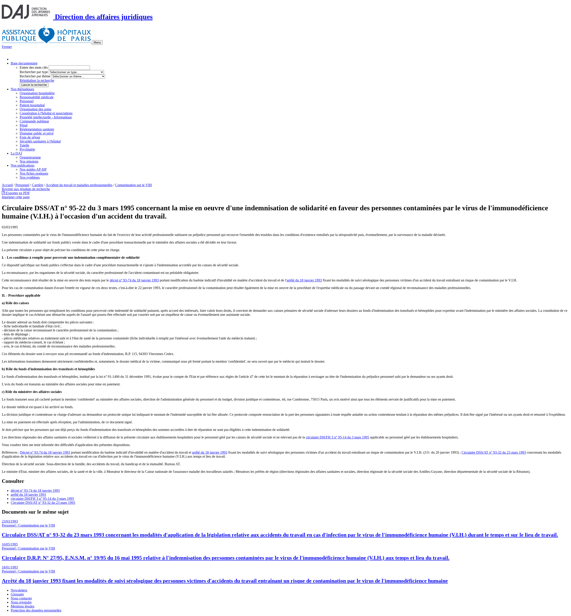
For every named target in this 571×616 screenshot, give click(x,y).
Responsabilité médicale (37, 97)
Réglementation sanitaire (37, 129)
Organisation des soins (35, 109)
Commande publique (34, 121)
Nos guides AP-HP (33, 169)
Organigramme (30, 157)
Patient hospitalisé (32, 105)
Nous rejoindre (21, 602)
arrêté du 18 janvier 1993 (304, 280)
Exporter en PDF (17, 193)
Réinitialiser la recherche (37, 80)
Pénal (23, 125)
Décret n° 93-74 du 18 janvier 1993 (45, 452)
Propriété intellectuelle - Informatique (46, 117)
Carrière (37, 185)
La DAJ (16, 153)
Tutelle (24, 145)
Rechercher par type (34, 72)
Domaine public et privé (37, 133)
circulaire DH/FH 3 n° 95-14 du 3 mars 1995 (337, 437)
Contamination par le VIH (133, 185)
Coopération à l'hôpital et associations (46, 113)
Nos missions (29, 161)
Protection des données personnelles (36, 610)
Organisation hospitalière (37, 93)
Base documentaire (24, 63)
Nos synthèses (30, 177)
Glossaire (17, 594)
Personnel (26, 101)
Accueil (7, 185)
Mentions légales (22, 606)
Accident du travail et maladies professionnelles (79, 185)
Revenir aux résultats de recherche (26, 189)
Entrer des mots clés (34, 67)
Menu (97, 42)
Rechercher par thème (35, 76)
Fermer (7, 47)
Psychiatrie (27, 149)
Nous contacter (21, 598)
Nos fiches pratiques (34, 173)
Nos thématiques (22, 89)
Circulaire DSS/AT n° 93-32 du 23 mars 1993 (493, 452)
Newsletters (19, 590)
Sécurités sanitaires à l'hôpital (40, 141)
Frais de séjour (30, 137)
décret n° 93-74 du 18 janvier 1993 (134, 280)
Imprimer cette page (16, 197)
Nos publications (22, 165)
